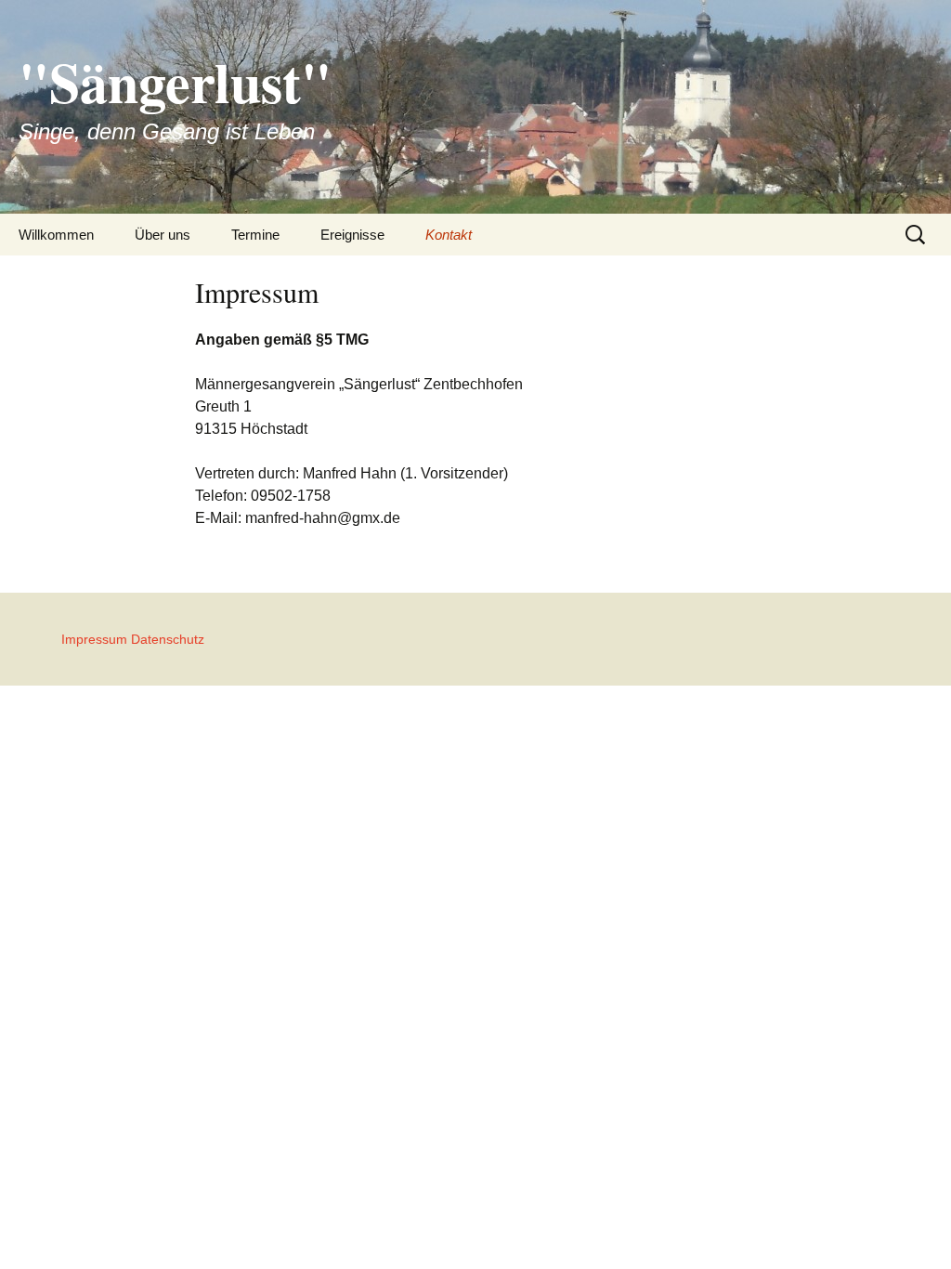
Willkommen (56, 234)
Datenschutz (167, 639)
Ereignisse (352, 234)
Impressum (94, 639)
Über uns (162, 234)
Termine (255, 234)
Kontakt (448, 234)
